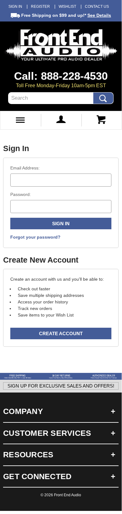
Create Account (61, 333)
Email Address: (25, 167)
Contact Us (97, 6)
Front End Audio (67, 495)
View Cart (101, 120)
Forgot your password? (35, 237)
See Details (99, 15)
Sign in (15, 6)
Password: (20, 194)
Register (40, 6)
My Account (61, 120)
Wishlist (67, 6)
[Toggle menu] (20, 120)
